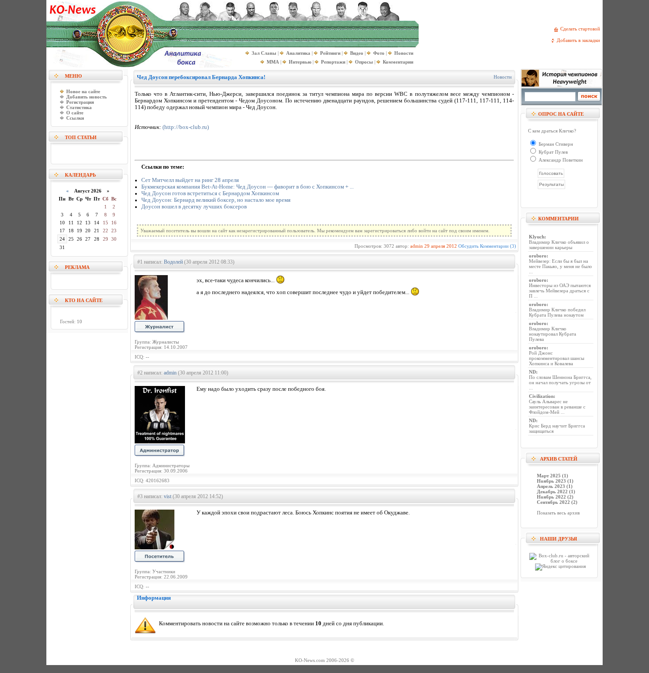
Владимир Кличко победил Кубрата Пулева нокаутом (557, 312)
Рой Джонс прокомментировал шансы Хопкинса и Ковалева (556, 358)
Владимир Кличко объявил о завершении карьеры (559, 244)
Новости (503, 76)
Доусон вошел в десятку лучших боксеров (194, 207)
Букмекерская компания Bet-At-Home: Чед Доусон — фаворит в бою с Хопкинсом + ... (247, 187)
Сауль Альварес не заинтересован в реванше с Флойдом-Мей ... (557, 407)
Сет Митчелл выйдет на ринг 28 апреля (190, 180)
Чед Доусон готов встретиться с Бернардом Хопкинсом (210, 193)
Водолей (173, 262)
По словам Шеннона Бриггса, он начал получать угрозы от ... (560, 382)
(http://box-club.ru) (185, 127)
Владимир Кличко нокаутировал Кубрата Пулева (552, 334)
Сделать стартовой (581, 28)
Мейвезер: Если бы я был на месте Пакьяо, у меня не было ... (560, 266)
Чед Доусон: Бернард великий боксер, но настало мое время (216, 200)
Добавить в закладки (580, 40)
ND (532, 371)
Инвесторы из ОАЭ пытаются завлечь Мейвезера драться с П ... (560, 291)
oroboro (538, 255)
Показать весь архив (558, 512)
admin (416, 246)
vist (167, 496)
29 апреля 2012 (440, 246)
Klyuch (536, 236)
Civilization (541, 396)
